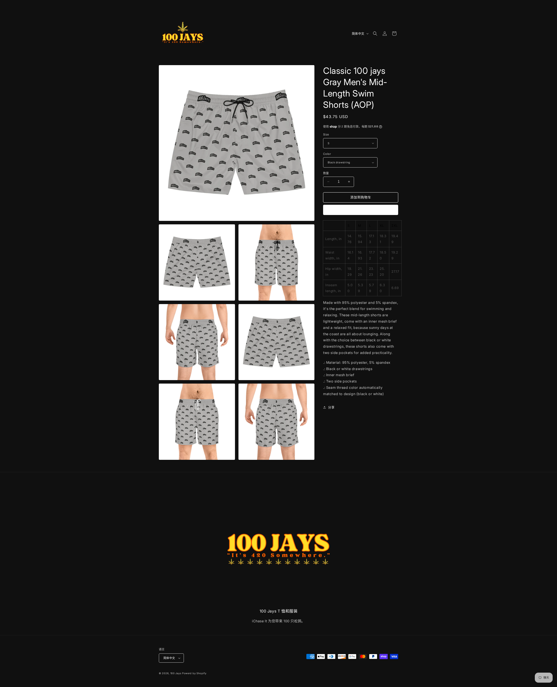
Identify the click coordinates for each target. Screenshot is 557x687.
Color (327, 154)
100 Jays (175, 673)
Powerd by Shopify (194, 673)
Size (326, 134)
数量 (326, 173)
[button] (375, 33)
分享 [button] (331, 407)
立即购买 (361, 210)
